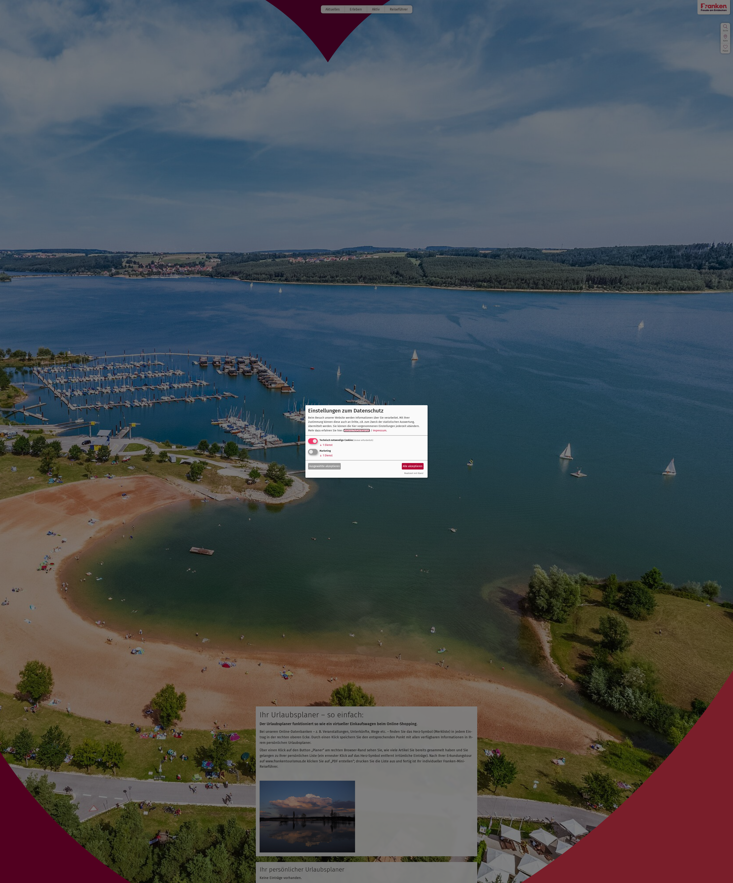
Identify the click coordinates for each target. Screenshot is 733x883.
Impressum (379, 430)
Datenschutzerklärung (356, 430)
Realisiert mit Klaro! (413, 473)
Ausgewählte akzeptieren (324, 466)
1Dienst (326, 445)
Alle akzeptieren (412, 466)
